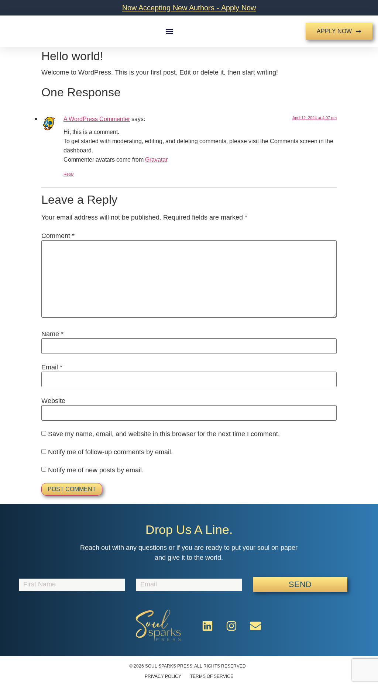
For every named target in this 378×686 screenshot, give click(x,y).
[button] (170, 31)
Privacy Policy (163, 676)
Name (52, 334)
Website (53, 400)
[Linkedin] (207, 626)
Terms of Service (211, 676)
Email (51, 367)
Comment (58, 235)
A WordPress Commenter (96, 119)
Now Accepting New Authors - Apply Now (189, 8)
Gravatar (156, 159)
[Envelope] (255, 626)
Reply (68, 174)
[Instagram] (231, 626)
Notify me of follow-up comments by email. (110, 452)
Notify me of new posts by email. (96, 470)
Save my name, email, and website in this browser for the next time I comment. (164, 434)
